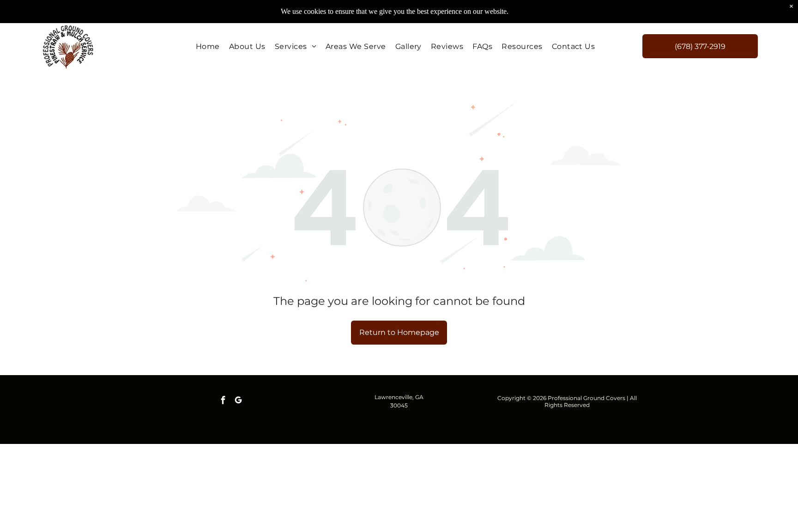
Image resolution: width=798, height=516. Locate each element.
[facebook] (223, 401)
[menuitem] (207, 46)
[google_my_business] (238, 401)
